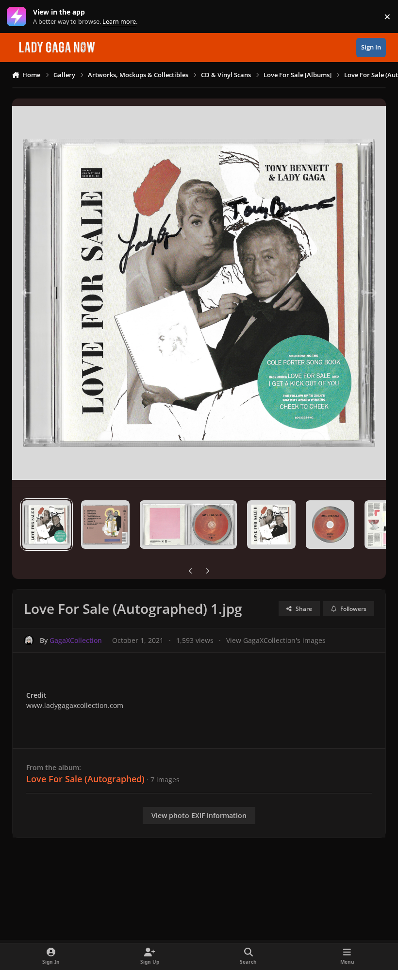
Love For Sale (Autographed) (85, 779)
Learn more (18, 16)
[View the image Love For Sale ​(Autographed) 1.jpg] (46, 524)
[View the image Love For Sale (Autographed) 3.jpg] (188, 524)
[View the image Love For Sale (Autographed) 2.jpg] (105, 524)
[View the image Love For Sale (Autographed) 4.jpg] (271, 524)
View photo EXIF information (199, 815)
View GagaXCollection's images (276, 640)
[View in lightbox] (199, 293)
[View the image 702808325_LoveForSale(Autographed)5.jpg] (330, 524)
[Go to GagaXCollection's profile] (29, 640)
